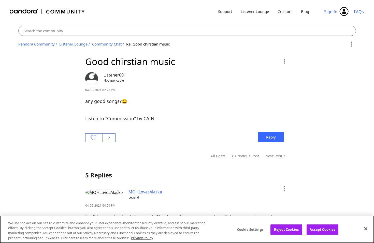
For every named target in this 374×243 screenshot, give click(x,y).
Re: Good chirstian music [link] (148, 44)
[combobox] (187, 31)
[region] (187, 229)
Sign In (330, 11)
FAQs (359, 11)
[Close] (365, 228)
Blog (305, 11)
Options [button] (351, 44)
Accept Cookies (322, 229)
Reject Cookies (286, 229)
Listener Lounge (255, 11)
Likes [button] (94, 138)
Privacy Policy (142, 237)
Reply (271, 137)
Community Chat (107, 44)
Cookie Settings (250, 229)
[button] (284, 61)
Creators (285, 11)
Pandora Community (47, 12)
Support (225, 11)
